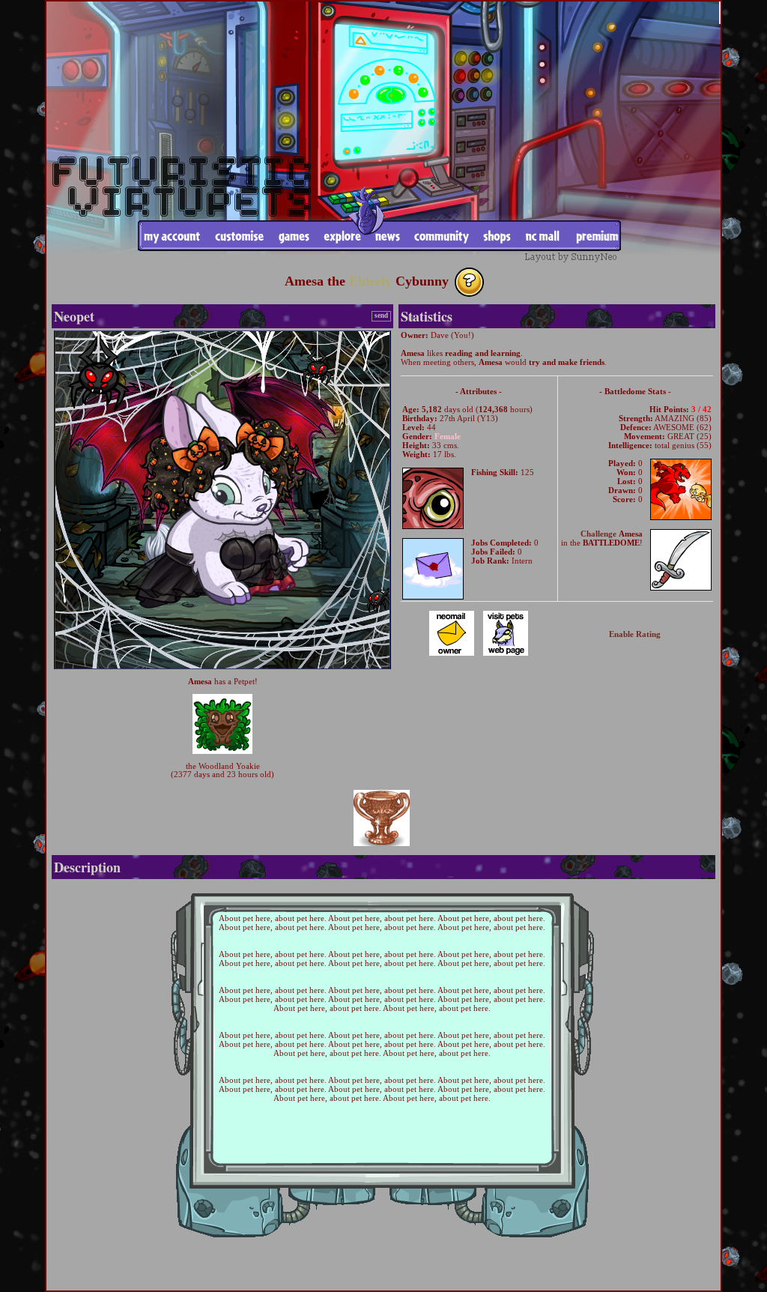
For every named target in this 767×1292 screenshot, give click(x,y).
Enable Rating (635, 634)
